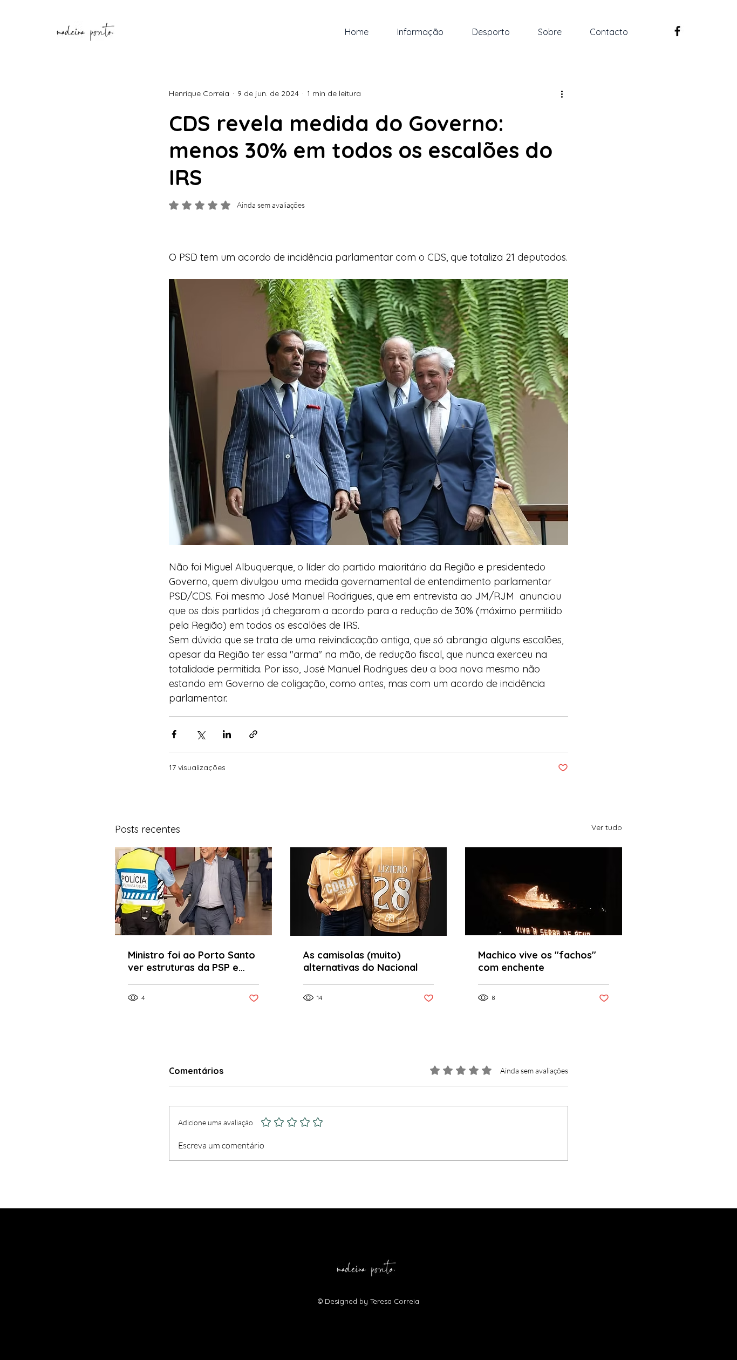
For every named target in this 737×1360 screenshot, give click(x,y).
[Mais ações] (561, 93)
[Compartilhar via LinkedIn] (227, 734)
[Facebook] (677, 31)
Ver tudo (606, 827)
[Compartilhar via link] (253, 734)
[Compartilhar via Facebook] (174, 734)
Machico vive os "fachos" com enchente (537, 961)
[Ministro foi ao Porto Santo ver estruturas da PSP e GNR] (193, 891)
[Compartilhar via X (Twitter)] (200, 734)
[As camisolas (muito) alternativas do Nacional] (368, 891)
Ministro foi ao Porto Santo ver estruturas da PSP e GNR (191, 961)
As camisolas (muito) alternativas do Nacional (360, 961)
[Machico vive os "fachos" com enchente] (543, 891)
